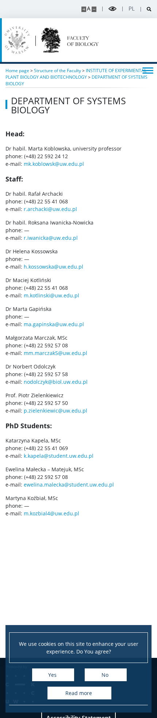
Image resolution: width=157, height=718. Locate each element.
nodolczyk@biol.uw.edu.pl (56, 381)
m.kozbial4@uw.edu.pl (51, 513)
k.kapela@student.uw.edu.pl (58, 455)
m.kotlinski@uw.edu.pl (51, 295)
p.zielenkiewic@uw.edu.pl (55, 410)
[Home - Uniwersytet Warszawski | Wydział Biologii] (70, 40)
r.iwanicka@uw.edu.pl (51, 237)
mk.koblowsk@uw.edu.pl (54, 163)
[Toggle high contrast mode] (112, 9)
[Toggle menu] (148, 70)
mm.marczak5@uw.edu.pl (55, 353)
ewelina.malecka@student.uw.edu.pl (69, 484)
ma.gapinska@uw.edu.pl (54, 324)
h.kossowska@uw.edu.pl (53, 266)
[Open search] (146, 9)
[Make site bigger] (83, 9)
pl (132, 8)
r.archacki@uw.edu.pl (50, 209)
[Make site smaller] (94, 9)
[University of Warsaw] (17, 40)
